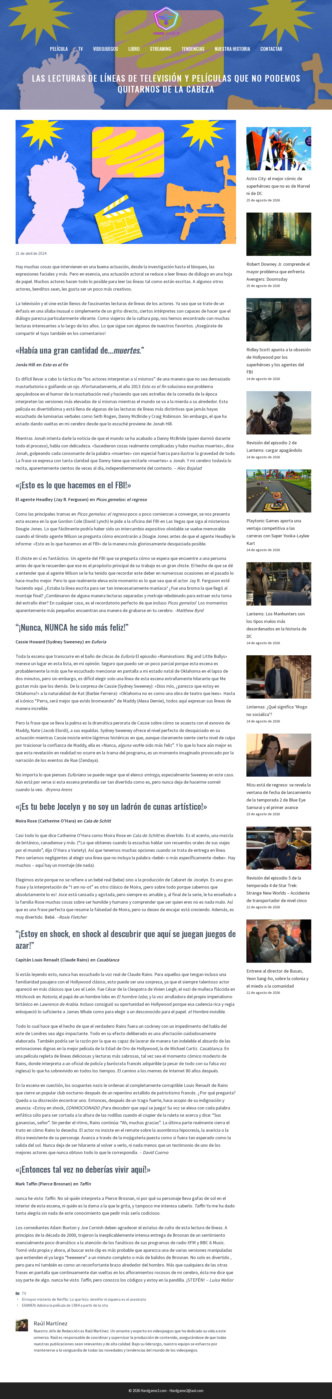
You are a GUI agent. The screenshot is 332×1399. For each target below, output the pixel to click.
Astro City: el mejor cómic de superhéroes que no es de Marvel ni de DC (278, 185)
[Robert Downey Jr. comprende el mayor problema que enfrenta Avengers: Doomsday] (278, 252)
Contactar (271, 48)
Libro (134, 48)
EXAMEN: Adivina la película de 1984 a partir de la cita (65, 1305)
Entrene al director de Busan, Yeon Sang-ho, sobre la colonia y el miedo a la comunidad (277, 978)
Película (59, 48)
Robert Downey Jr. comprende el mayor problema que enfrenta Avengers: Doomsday (278, 271)
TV (80, 48)
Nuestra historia (232, 48)
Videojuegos (105, 48)
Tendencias (193, 48)
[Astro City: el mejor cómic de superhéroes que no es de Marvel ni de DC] (278, 166)
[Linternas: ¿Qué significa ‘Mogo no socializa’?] (278, 695)
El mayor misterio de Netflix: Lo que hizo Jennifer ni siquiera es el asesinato (84, 1299)
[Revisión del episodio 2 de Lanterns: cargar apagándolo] (278, 430)
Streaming (160, 48)
